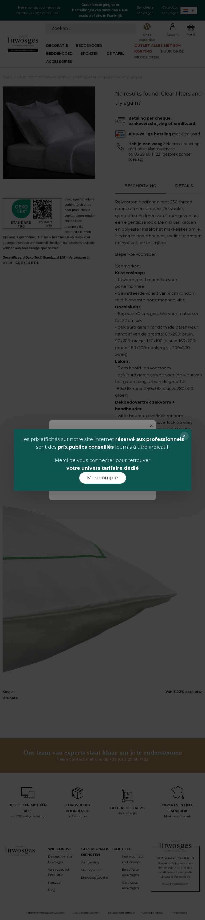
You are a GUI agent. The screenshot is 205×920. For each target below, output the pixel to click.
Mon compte (102, 478)
